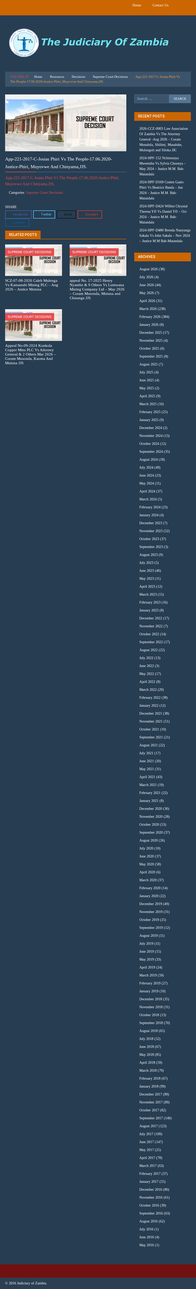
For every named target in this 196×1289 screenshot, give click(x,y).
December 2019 (150, 904)
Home (136, 5)
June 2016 (146, 1237)
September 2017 (151, 1118)
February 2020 (150, 888)
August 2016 (148, 1221)
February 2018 (150, 1078)
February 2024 (150, 507)
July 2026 (146, 277)
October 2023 (149, 539)
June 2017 (146, 1142)
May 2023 (146, 579)
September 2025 (151, 356)
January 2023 (148, 610)
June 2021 (146, 761)
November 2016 (151, 1197)
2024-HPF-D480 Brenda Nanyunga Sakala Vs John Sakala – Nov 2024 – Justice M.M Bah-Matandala (164, 235)
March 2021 (148, 785)
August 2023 (148, 555)
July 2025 (146, 372)
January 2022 (148, 705)
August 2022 (148, 650)
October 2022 (149, 634)
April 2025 (147, 396)
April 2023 (147, 586)
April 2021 (147, 777)
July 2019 (146, 944)
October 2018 (149, 1015)
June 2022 (146, 666)
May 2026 (146, 293)
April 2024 (147, 491)
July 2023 (146, 563)
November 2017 (151, 1102)
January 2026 (148, 325)
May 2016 (146, 1245)
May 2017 (146, 1150)
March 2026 (148, 309)
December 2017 (150, 1094)
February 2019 (150, 983)
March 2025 (148, 404)
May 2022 (146, 674)
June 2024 (146, 475)
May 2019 (146, 959)
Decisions (78, 77)
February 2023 (150, 602)
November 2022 (151, 626)
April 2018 (147, 1063)
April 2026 (147, 301)
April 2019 (147, 967)
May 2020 (146, 864)
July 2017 (146, 1134)
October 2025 (149, 348)
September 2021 (151, 737)
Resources (57, 77)
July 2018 (146, 1039)
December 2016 (150, 1189)
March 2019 (148, 975)
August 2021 (148, 745)
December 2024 (150, 428)
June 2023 (146, 571)
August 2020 (148, 840)
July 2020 (146, 848)
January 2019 (148, 991)
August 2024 (148, 459)
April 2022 (147, 682)
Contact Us (160, 5)
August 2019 (148, 936)
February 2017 (150, 1174)
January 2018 (148, 1086)
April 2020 (147, 872)
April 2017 (147, 1158)
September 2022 (151, 642)
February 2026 (150, 317)
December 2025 (150, 333)
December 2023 (150, 523)
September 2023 (151, 547)
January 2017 (148, 1182)
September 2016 (151, 1213)
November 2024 (151, 436)
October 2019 (149, 920)
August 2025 (148, 364)
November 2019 (151, 912)
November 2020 (151, 817)
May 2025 (146, 388)
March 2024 (148, 499)
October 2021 (149, 729)
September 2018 (151, 1023)
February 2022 (150, 698)
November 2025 (151, 340)
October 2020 (149, 824)
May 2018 (146, 1055)
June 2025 (146, 380)
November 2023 (151, 531)
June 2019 (146, 951)
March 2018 (148, 1070)
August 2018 (148, 1031)
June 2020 (146, 856)
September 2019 (151, 928)
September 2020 (151, 832)
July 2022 (146, 658)
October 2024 (149, 444)
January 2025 (148, 420)
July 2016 (146, 1229)
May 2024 (146, 483)
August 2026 (148, 269)
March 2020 (148, 880)
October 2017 (149, 1110)
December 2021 (150, 713)
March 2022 (148, 690)
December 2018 (150, 999)
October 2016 (149, 1205)
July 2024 (146, 467)
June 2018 (146, 1047)
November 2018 (151, 1007)
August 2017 (148, 1126)
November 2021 (151, 721)
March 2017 (148, 1166)
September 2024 (151, 452)
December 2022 (150, 618)
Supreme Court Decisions (110, 77)
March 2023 (148, 594)
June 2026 (146, 285)
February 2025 (150, 412)
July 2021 (146, 753)
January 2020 (148, 896)
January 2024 (148, 515)
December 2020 (150, 809)
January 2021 (148, 801)
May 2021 (146, 769)
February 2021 (150, 793)
